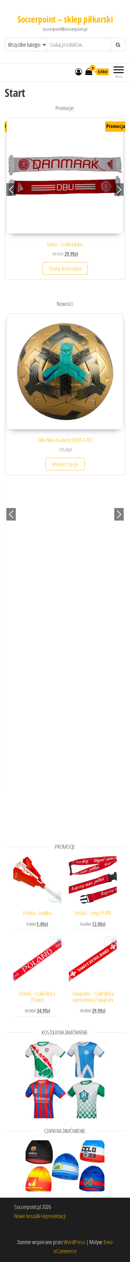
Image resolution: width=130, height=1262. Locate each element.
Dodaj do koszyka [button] (65, 268)
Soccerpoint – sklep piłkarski (65, 19)
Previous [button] (11, 189)
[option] (65, 202)
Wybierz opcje (65, 464)
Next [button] (119, 189)
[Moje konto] (78, 71)
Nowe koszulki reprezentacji (40, 1216)
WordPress (74, 1242)
